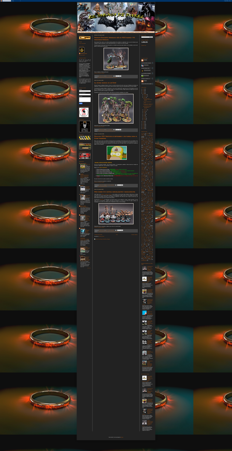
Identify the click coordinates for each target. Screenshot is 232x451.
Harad (143, 198)
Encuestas (143, 178)
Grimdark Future (143, 197)
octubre (144, 97)
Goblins (150, 193)
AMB (146, 135)
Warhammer (115, 77)
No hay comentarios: (111, 230)
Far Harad (142, 186)
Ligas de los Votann (144, 213)
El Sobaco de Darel (83, 53)
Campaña (146, 164)
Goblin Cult (146, 193)
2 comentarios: (110, 129)
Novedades (148, 221)
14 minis (117, 169)
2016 (143, 127)
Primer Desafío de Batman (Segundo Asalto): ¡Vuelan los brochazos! (149, 332)
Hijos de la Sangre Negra (147, 200)
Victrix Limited (144, 249)
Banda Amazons (145, 145)
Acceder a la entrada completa (99, 73)
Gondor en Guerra (149, 194)
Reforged (82, 194)
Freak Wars (147, 188)
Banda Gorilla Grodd (150, 148)
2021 (143, 93)
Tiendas (146, 243)
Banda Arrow (151, 145)
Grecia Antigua (149, 195)
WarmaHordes (105, 32)
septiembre (145, 109)
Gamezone (146, 192)
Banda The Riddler (149, 156)
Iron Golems (147, 205)
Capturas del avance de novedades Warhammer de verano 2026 (87, 259)
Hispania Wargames (144, 201)
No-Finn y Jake (87, 164)
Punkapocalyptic (117, 32)
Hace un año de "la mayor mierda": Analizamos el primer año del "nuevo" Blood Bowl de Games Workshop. (147, 364)
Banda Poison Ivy (146, 154)
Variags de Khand (146, 248)
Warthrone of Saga (149, 257)
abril (144, 115)
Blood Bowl (97, 32)
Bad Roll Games (144, 143)
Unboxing (143, 246)
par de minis (122, 170)
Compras (142, 167)
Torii (143, 244)
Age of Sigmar (87, 32)
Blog (103, 186)
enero (144, 119)
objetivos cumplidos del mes (106, 194)
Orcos (147, 223)
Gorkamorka (143, 195)
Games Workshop (105, 77)
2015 (143, 128)
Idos (143, 203)
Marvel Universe (147, 214)
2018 (143, 124)
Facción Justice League (148, 183)
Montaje (142, 218)
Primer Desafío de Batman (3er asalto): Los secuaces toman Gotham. (150, 322)
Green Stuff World (144, 196)
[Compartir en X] (118, 76)
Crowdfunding (143, 169)
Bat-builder (149, 158)
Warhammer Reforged (149, 252)
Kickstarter (146, 208)
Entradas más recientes (98, 234)
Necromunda (143, 220)
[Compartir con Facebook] (119, 76)
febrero (144, 118)
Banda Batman (150, 146)
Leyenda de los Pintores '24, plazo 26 (87, 249)
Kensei (142, 208)
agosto (144, 111)
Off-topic (146, 222)
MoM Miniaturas (148, 217)
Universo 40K (82, 228)
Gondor (142, 194)
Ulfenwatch (102, 199)
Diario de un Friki (83, 163)
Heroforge (146, 199)
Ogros (149, 222)
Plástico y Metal (83, 206)
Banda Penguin (150, 153)
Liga (151, 212)
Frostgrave (132, 32)
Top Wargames (151, 243)
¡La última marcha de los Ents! (105, 83)
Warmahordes (148, 256)
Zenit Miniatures (144, 260)
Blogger (122, 437)
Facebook (150, 184)
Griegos (150, 196)
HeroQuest (142, 32)
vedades (151, 248)
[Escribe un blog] (117, 76)
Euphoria (127, 32)
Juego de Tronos (145, 206)
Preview (146, 226)
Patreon (152, 224)
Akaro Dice (147, 134)
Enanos (150, 177)
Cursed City (99, 231)
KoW (101, 32)
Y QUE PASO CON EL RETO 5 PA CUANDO (144, 83)
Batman (123, 32)
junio (144, 112)
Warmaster (143, 257)
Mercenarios (149, 216)
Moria (152, 218)
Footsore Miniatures (146, 187)
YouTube (149, 259)
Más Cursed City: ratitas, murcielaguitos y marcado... (147, 107)
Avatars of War (149, 142)
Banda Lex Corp (149, 151)
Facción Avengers (146, 181)
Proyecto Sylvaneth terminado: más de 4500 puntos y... (147, 99)
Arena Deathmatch (150, 138)
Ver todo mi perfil (82, 55)
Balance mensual (100, 186)
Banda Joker (145, 149)
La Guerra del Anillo (148, 211)
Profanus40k (82, 238)
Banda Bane (144, 146)
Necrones (149, 220)
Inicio (79, 32)
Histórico (150, 201)
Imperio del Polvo (145, 204)
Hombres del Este (144, 202)
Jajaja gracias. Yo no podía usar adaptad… (144, 73)
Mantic (142, 214)
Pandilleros (147, 224)
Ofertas (142, 222)
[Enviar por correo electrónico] (116, 76)
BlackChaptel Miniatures (144, 161)
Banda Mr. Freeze (144, 152)
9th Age (147, 133)
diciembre (145, 94)
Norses (142, 221)
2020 (143, 121)
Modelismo (142, 217)
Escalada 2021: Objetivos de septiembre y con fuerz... (148, 104)
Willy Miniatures (145, 258)
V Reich (147, 247)
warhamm (149, 250)
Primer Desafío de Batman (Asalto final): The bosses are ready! (149, 342)
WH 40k (82, 32)
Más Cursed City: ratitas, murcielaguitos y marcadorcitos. (114, 192)
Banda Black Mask (146, 147)
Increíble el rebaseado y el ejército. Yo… (143, 78)
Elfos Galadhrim (144, 177)
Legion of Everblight (144, 212)
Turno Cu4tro (145, 245)
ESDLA (93, 32)
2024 (143, 89)
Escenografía (143, 179)
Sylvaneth (111, 77)
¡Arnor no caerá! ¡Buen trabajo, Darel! (143, 68)
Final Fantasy (151, 186)
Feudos (147, 186)
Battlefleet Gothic (148, 160)
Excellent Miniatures (150, 180)
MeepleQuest (143, 216)
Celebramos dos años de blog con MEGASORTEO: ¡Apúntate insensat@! (150, 268)
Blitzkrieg (148, 162)
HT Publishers (151, 202)
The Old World (148, 241)
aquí (133, 174)
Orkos (151, 223)
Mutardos (150, 219)
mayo (144, 114)
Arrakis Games (146, 140)
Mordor (148, 218)
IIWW (145, 203)
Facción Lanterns (144, 184)
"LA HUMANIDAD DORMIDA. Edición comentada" (87, 231)
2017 (143, 125)
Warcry (142, 250)
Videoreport (150, 249)
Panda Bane (143, 224)
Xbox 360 (145, 259)
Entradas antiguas (134, 234)
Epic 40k (149, 178)
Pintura (147, 32)
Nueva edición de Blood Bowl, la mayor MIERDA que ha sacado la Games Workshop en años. (147, 280)
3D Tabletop (143, 133)
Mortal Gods (137, 32)
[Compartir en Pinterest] (120, 76)
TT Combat (151, 244)
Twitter (151, 245)
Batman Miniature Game (147, 159)
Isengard (151, 205)
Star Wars (111, 32)
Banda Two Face (144, 157)
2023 (143, 90)
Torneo (147, 244)
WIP (150, 258)
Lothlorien (150, 213)
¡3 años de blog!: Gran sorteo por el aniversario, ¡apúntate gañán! (150, 291)
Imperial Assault (150, 203)
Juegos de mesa (109, 231)
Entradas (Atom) (101, 236)
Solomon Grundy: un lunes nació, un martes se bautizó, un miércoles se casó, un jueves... (147, 423)
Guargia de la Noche (150, 197)
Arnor (142, 140)
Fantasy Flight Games (148, 185)
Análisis (151, 135)
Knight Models (149, 209)
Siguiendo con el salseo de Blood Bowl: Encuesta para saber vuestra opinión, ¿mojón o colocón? (147, 302)
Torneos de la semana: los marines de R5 (87, 187)
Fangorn (142, 185)
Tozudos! (81, 185)
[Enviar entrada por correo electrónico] (114, 129)
